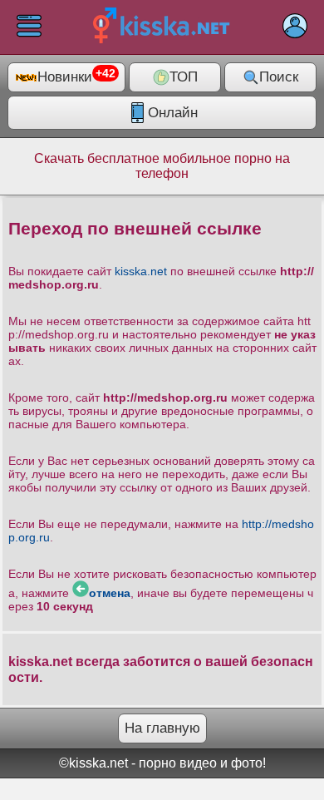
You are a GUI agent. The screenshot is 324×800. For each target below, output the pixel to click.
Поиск (278, 77)
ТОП (183, 77)
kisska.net (141, 271)
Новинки (76, 76)
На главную (162, 728)
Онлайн (173, 113)
